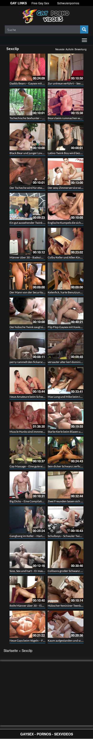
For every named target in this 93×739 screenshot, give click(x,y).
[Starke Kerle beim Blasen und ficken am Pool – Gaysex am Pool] (65, 415)
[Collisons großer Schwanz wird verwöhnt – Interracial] (65, 554)
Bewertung (81, 49)
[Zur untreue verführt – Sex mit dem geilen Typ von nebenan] (65, 67)
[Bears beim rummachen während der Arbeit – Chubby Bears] (65, 102)
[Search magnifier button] (84, 29)
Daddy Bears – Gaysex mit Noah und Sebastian (38, 83)
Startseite (11, 650)
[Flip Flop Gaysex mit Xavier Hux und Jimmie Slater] (65, 311)
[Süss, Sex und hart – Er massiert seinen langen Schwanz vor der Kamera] (27, 554)
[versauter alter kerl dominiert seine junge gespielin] (65, 345)
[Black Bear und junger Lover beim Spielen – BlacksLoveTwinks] (27, 136)
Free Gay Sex (40, 3)
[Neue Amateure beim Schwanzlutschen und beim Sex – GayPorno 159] (27, 380)
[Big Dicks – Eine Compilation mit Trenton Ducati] (27, 484)
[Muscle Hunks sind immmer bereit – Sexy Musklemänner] (27, 415)
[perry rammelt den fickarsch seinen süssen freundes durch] (27, 345)
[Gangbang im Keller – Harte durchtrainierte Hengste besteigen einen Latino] (27, 519)
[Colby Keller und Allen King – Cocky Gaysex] (65, 241)
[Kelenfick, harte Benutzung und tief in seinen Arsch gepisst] (65, 276)
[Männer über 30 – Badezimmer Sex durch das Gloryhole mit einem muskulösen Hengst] (27, 241)
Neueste (60, 49)
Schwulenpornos (68, 3)
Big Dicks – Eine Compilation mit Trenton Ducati (39, 501)
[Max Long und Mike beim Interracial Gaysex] (65, 380)
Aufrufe (70, 49)
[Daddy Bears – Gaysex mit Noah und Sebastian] (27, 67)
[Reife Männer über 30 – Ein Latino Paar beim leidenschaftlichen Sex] (27, 589)
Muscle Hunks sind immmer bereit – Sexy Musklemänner (44, 431)
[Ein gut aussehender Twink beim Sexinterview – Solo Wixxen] (27, 206)
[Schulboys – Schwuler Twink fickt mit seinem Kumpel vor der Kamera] (65, 519)
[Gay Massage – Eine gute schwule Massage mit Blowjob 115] (27, 450)
